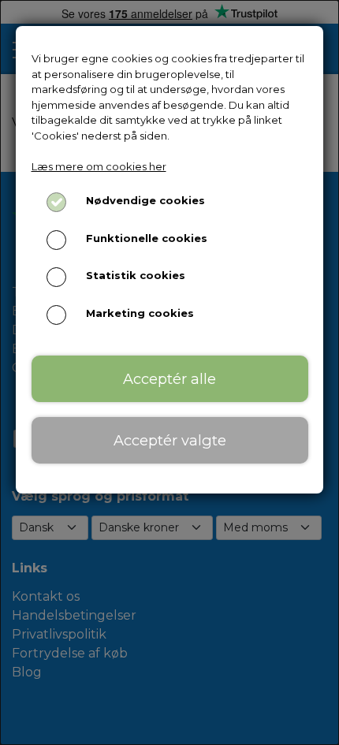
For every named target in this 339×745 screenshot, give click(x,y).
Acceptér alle (169, 379)
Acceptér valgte (170, 440)
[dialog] (169, 372)
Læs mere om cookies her (99, 166)
